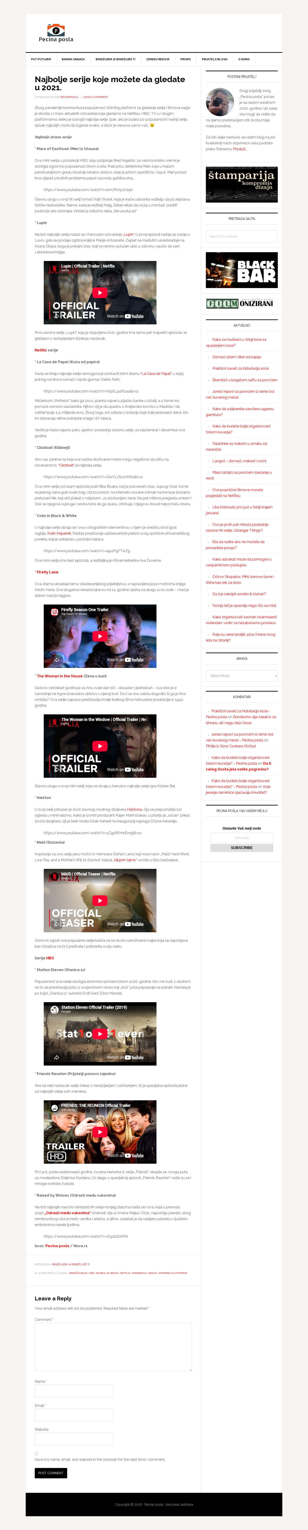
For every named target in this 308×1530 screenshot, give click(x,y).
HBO (50, 958)
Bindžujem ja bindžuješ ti (71, 1264)
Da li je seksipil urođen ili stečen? (239, 594)
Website (41, 1429)
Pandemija (139, 1273)
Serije (152, 1273)
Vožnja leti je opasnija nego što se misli (244, 605)
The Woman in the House (60, 676)
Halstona (134, 809)
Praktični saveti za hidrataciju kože (240, 368)
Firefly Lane (47, 572)
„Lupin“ (128, 234)
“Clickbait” (66, 465)
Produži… (240, 149)
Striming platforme (172, 1273)
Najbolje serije (107, 1273)
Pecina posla (154, 33)
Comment (44, 1320)
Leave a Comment (95, 97)
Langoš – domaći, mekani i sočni (239, 461)
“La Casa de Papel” (155, 374)
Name (41, 1381)
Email (40, 1405)
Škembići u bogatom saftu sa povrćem (244, 380)
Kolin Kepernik (59, 533)
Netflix (41, 350)
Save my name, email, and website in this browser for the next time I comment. (100, 1459)
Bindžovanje (78, 1273)
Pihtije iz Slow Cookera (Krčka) (231, 746)
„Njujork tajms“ (125, 860)
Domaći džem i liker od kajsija (236, 357)
